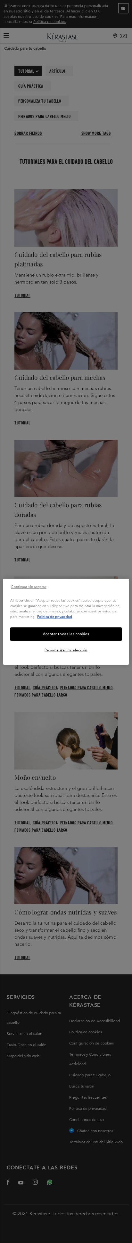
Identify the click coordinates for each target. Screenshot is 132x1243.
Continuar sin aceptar (28, 586)
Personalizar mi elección (66, 650)
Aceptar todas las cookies (66, 634)
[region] (65, 621)
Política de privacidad (54, 616)
